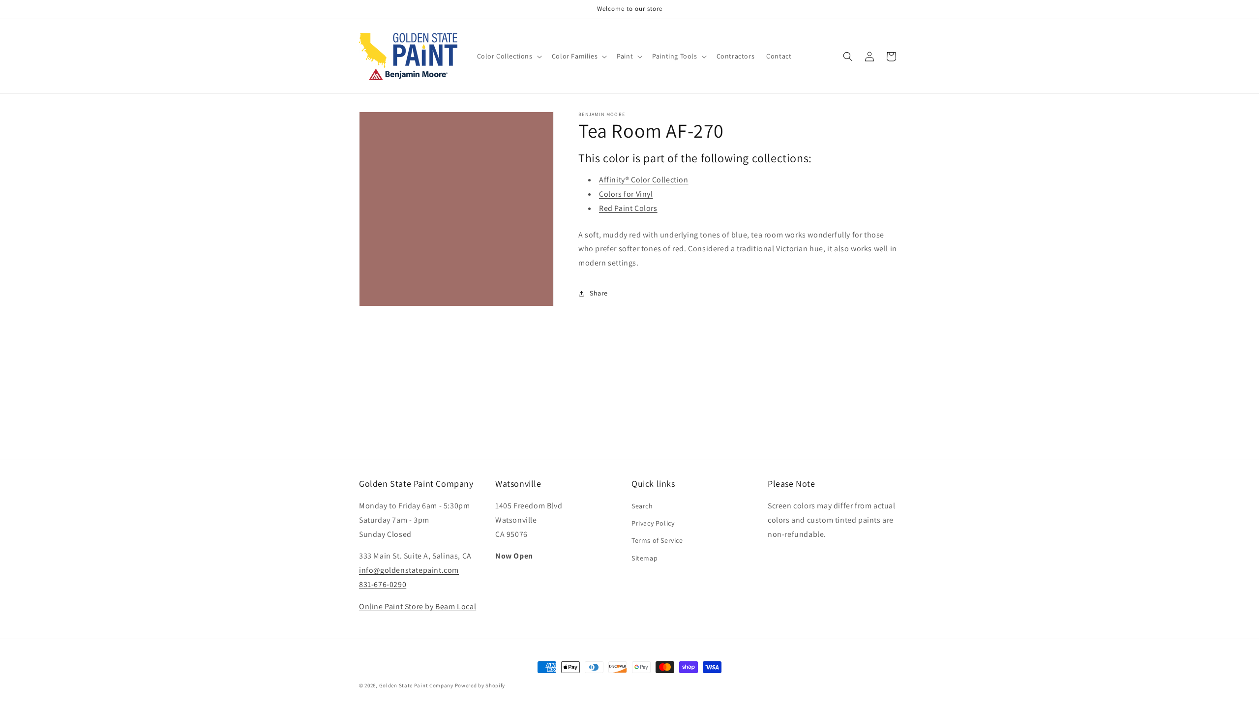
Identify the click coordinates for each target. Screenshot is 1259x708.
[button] (508, 56)
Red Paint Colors (628, 208)
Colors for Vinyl (626, 194)
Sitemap (644, 558)
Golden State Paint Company (416, 685)
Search (642, 506)
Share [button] (599, 293)
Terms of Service (657, 540)
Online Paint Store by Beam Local (417, 606)
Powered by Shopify (480, 685)
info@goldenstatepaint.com (409, 570)
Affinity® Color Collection (644, 180)
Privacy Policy (652, 523)
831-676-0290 (382, 584)
